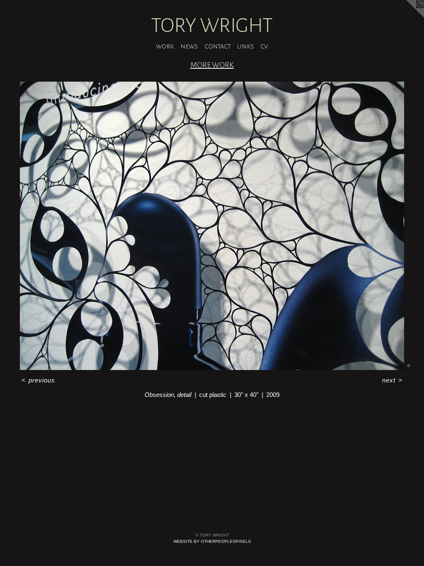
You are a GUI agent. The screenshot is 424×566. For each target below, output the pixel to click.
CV (264, 46)
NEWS (189, 46)
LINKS (245, 46)
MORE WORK (212, 65)
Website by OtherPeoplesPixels (212, 541)
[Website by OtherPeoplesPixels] (407, 16)
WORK (165, 46)
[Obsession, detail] (212, 226)
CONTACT (218, 46)
